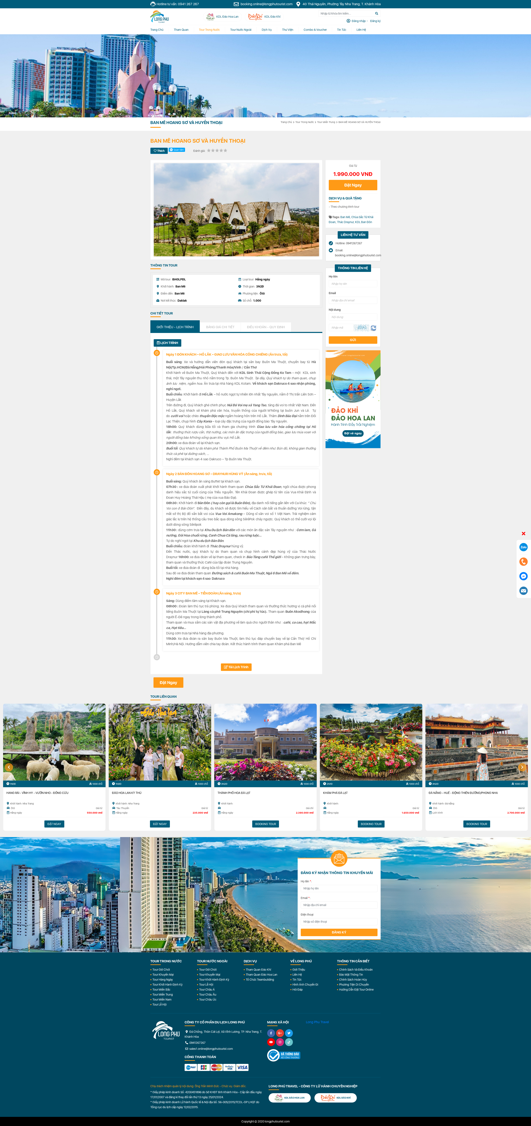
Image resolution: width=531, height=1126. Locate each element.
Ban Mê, (345, 217)
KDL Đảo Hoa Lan (294, 1098)
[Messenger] (523, 576)
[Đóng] (523, 534)
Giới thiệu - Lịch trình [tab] (175, 327)
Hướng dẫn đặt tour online (356, 989)
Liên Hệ (361, 29)
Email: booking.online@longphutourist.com (356, 253)
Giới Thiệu (298, 969)
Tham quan (181, 29)
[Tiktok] (289, 1042)
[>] (522, 767)
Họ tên (333, 276)
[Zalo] (523, 547)
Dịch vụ (267, 29)
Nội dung (335, 309)
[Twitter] (289, 1033)
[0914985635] (523, 590)
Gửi (353, 340)
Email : (306, 898)
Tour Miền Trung (326, 122)
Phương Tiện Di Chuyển (354, 984)
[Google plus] (280, 1033)
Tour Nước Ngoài (240, 29)
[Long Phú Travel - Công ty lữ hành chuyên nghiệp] (165, 1030)
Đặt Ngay (353, 185)
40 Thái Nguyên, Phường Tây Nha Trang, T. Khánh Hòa (341, 4)
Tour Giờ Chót (161, 969)
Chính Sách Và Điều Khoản (356, 969)
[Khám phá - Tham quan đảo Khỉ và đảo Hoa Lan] (353, 399)
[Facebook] (271, 1033)
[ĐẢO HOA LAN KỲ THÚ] (160, 742)
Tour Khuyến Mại (163, 974)
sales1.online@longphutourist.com (211, 1048)
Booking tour (265, 824)
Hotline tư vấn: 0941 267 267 (178, 4)
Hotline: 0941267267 (348, 243)
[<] (9, 767)
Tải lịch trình (238, 667)
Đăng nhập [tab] (358, 21)
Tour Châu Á (207, 989)
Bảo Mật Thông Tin (351, 974)
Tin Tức (297, 979)
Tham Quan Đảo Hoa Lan (261, 974)
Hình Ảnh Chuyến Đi (305, 984)
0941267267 (197, 1042)
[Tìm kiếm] (377, 13)
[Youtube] (271, 1042)
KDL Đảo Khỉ (343, 1098)
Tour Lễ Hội (159, 1004)
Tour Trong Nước (209, 29)
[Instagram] (280, 1042)
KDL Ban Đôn (363, 222)
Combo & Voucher (315, 29)
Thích (160, 150)
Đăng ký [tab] (375, 21)
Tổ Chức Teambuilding (260, 979)
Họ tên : (306, 881)
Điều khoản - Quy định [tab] (266, 327)
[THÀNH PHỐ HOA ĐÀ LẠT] (265, 742)
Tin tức (341, 29)
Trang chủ (156, 29)
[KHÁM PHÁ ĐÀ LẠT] (371, 742)
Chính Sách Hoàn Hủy (353, 979)
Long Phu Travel (317, 1022)
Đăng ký (339, 932)
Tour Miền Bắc (161, 989)
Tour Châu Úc (207, 999)
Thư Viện (287, 29)
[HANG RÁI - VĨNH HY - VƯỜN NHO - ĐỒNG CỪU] (54, 742)
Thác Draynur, (346, 222)
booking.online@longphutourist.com (266, 4)
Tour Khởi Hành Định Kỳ (167, 984)
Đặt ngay (160, 824)
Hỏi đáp (297, 989)
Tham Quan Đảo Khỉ (258, 969)
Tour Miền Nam (162, 999)
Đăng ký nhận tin (162, 860)
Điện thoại (307, 914)
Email (332, 293)
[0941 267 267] (523, 561)
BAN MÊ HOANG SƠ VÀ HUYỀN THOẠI (360, 122)
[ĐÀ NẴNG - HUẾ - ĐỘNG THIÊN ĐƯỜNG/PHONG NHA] (476, 742)
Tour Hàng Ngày (162, 979)
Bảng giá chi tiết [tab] (220, 327)
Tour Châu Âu (207, 994)
